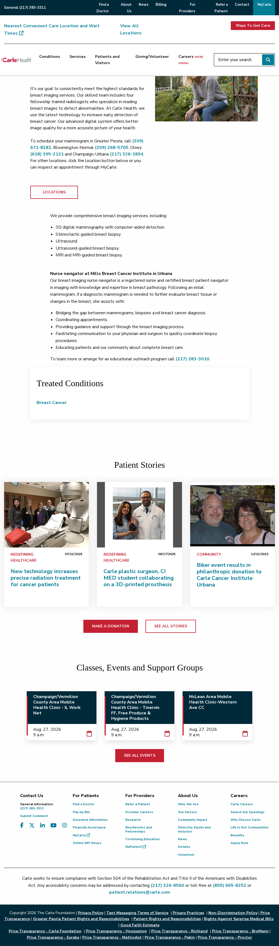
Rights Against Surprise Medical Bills (239, 918)
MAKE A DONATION (110, 626)
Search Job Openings (248, 812)
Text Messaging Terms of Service (137, 912)
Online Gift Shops (87, 843)
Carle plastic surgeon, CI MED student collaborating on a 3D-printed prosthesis (139, 578)
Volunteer (186, 854)
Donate (184, 847)
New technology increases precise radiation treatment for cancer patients (46, 578)
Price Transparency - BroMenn (240, 931)
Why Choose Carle (245, 820)
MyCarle (80, 835)
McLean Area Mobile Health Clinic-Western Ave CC (213, 702)
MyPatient (134, 847)
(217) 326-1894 (126, 154)
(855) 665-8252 (229, 885)
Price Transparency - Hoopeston (116, 931)
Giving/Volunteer (152, 56)
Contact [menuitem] (242, 4)
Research (133, 820)
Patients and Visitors (107, 59)
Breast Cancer (51, 403)
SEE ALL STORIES (170, 626)
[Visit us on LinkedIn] (42, 829)
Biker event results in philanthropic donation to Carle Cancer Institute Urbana (229, 574)
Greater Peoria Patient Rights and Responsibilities (81, 918)
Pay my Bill (81, 812)
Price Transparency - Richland (179, 931)
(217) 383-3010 (192, 359)
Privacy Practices (188, 912)
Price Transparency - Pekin (170, 937)
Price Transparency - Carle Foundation (45, 931)
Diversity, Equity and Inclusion (194, 829)
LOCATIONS (54, 192)
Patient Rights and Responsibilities (167, 918)
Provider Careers (139, 812)
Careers (190, 59)
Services (77, 56)
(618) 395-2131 (47, 154)
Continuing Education (142, 839)
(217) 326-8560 (167, 885)
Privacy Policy (90, 912)
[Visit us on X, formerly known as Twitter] (32, 829)
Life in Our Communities (250, 827)
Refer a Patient (137, 804)
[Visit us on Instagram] (64, 829)
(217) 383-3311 (36, 806)
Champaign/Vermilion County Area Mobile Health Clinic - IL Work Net (57, 705)
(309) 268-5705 (111, 148)
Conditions (49, 56)
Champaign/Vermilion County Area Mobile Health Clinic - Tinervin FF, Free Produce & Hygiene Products (135, 707)
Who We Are (188, 804)
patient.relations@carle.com (139, 892)
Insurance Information (90, 820)
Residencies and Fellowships (138, 829)
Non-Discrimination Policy (232, 912)
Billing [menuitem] (161, 4)
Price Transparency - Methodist (112, 937)
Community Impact (192, 820)
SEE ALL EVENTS (139, 755)
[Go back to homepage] (16, 59)
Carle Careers (242, 804)
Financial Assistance (89, 827)
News (182, 839)
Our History (187, 812)
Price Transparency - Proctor (225, 937)
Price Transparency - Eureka (53, 937)
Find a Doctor (84, 804)
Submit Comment (34, 816)
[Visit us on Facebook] (22, 829)
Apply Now (239, 843)
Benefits (237, 835)
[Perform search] (268, 59)
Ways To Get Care (253, 25)
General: (25, 7)
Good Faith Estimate (139, 925)
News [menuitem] (143, 4)
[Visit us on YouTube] (53, 829)
